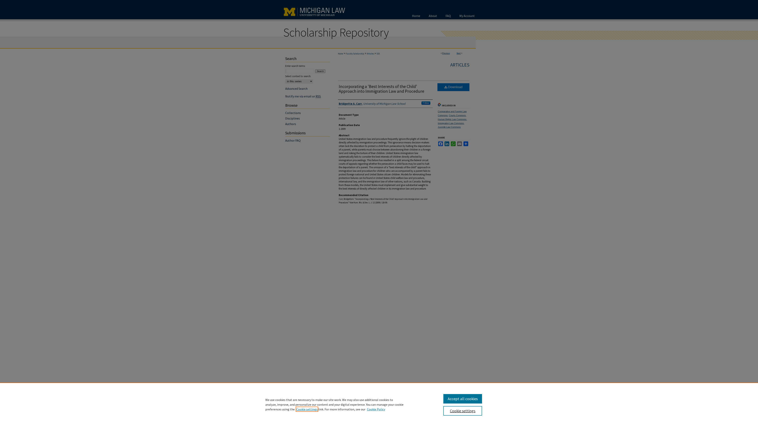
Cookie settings (307, 409)
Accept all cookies (463, 398)
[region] (379, 404)
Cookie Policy (376, 409)
